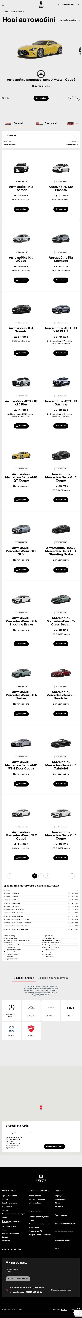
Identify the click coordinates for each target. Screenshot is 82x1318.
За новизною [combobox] (71, 144)
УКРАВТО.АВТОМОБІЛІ (38, 1190)
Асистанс (59, 1207)
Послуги (58, 1190)
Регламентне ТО (35, 1231)
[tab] (17, 123)
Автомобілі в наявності (38, 1199)
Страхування (60, 1196)
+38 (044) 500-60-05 (13, 1144)
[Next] (75, 123)
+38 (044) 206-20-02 (13, 1139)
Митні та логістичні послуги (13, 1214)
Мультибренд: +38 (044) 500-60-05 (26, 1292)
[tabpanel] (41, 1013)
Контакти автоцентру (63, 1232)
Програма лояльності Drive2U (40, 1235)
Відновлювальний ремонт (39, 1224)
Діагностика (34, 1227)
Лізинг (57, 1203)
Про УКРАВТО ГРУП (9, 1196)
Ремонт (32, 1220)
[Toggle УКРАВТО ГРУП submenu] (15, 1191)
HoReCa (5, 1217)
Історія (5, 1199)
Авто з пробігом (35, 1203)
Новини (5, 1230)
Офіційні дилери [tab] (24, 978)
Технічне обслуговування (39, 1217)
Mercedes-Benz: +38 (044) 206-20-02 (27, 1288)
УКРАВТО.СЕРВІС (35, 1211)
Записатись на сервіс (71, 4)
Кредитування (61, 1199)
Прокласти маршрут (54, 1146)
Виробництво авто (9, 1203)
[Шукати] (58, 4)
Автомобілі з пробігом (68, 20)
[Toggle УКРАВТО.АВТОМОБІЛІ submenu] (48, 1191)
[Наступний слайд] (77, 98)
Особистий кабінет (63, 1240)
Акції (57, 1248)
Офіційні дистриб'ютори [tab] (52, 978)
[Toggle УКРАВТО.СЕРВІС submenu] (44, 1212)
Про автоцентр (61, 1215)
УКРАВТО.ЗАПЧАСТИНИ (11, 1249)
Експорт (5, 1210)
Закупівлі (5, 1237)
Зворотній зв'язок (9, 1226)
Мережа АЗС (7, 1207)
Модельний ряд (35, 1196)
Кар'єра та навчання (10, 1233)
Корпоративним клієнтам (65, 1223)
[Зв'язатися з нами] (76, 1312)
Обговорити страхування (61, 1290)
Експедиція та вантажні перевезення (11, 1222)
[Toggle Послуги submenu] (63, 1191)
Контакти (6, 1241)
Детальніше (41, 98)
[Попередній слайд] (70, 98)
